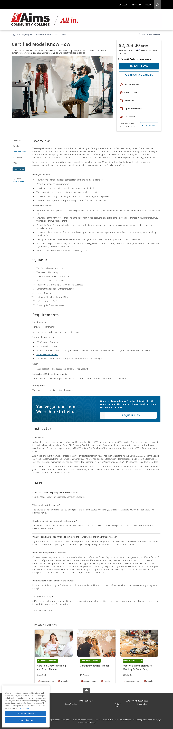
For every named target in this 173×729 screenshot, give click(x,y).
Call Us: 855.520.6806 (149, 34)
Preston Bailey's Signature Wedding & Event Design (137, 667)
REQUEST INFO (149, 125)
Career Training (70, 704)
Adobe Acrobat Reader (47, 354)
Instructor (17, 157)
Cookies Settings (25, 720)
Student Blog (142, 704)
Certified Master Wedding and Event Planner (51, 667)
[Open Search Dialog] (157, 4)
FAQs (15, 163)
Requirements (19, 151)
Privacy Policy (90, 722)
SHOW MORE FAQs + (42, 610)
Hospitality (40, 34)
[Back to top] (86, 700)
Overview (17, 140)
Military (118, 704)
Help (117, 707)
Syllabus (16, 146)
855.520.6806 (18, 181)
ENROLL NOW (139, 66)
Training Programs (25, 34)
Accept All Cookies (26, 713)
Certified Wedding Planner (94, 665)
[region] (26, 706)
